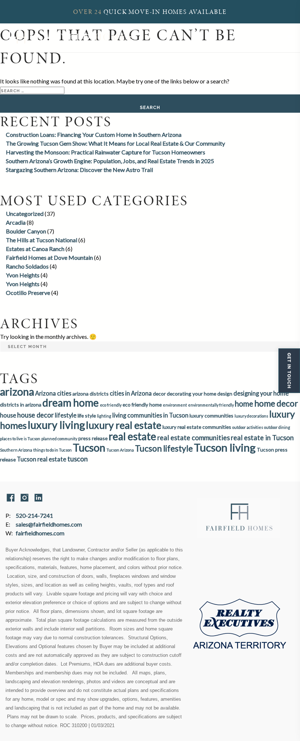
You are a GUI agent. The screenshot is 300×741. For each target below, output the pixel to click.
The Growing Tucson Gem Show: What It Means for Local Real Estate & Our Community (115, 143)
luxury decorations (251, 415)
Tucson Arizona (120, 450)
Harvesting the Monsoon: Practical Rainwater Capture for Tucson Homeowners (105, 152)
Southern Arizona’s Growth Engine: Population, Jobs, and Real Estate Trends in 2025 (110, 160)
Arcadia (16, 222)
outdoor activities (247, 427)
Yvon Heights (23, 275)
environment (175, 405)
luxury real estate (123, 425)
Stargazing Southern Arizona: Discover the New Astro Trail (79, 169)
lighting (104, 415)
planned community (59, 438)
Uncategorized (25, 213)
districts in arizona (20, 404)
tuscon (77, 459)
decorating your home (191, 393)
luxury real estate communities (196, 427)
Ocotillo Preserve (28, 292)
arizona (17, 391)
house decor (35, 415)
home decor (276, 403)
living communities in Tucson (150, 415)
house (8, 415)
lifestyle (65, 415)
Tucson (89, 447)
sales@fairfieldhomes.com (49, 524)
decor (159, 393)
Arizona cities (53, 393)
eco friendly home (142, 404)
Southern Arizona (16, 450)
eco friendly (110, 405)
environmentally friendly (211, 405)
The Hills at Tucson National (41, 239)
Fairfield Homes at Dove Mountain (49, 257)
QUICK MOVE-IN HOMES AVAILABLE (150, 11)
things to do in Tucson (52, 450)
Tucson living (225, 447)
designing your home (261, 393)
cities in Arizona (131, 393)
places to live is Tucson (20, 438)
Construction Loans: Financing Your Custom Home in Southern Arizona (93, 134)
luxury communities (211, 415)
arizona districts (90, 393)
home (244, 403)
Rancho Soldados (27, 266)
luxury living (56, 425)
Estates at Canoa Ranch (35, 248)
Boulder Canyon (26, 231)
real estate (132, 436)
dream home (70, 402)
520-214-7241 (34, 515)
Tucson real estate (41, 459)
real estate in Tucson (262, 438)
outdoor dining (277, 427)
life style (87, 415)
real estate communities (193, 438)
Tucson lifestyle (164, 448)
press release (93, 438)
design (224, 393)
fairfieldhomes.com (40, 532)
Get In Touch (289, 371)
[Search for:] (32, 89)
